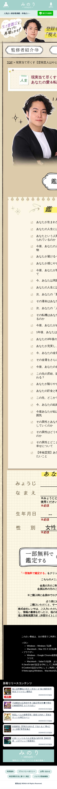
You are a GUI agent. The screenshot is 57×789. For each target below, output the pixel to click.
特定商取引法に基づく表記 (19, 776)
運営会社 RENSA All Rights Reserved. (28, 783)
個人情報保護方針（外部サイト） (36, 615)
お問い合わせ (45, 771)
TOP (10, 62)
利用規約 (10, 771)
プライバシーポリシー (27, 771)
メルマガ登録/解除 (41, 776)
